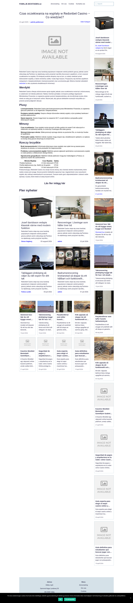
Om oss (64, 4)
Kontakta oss (80, 4)
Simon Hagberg (26, 241)
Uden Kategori (85, 22)
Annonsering (55, 4)
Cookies (71, 4)
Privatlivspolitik (70, 599)
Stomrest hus (100, 232)
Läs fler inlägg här (54, 183)
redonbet (22, 83)
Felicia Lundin (26, 292)
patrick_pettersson (37, 22)
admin (60, 241)
